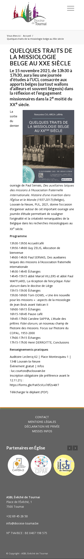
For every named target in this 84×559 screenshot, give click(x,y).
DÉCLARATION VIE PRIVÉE (42, 426)
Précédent (69, 448)
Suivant (75, 448)
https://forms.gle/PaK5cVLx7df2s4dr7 (34, 385)
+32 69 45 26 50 (17, 516)
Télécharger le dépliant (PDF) (29, 392)
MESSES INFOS (42, 431)
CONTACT (42, 417)
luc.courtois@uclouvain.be (28, 371)
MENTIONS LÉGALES (42, 422)
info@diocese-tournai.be (22, 523)
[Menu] (70, 8)
